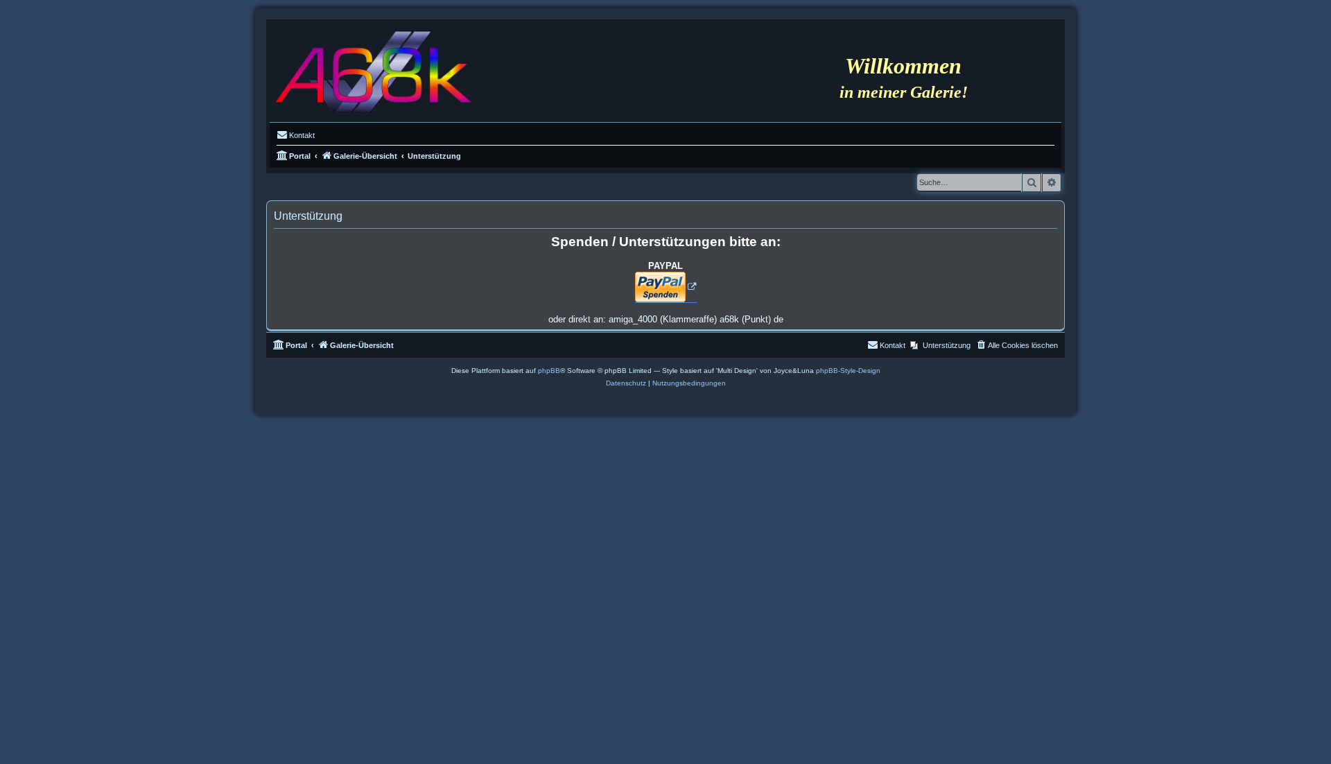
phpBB (549, 370)
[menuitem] (296, 135)
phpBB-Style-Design (848, 370)
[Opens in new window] (666, 287)
